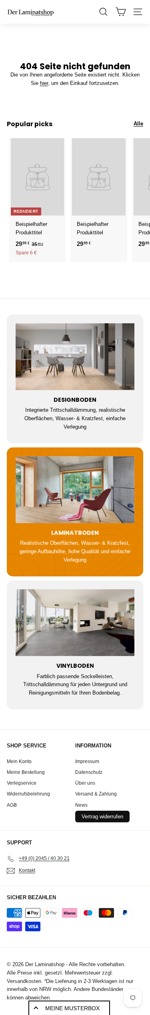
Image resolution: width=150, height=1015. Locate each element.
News (81, 805)
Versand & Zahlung (96, 794)
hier (44, 83)
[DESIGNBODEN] (75, 356)
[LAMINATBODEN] (75, 489)
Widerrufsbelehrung (28, 794)
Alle (138, 124)
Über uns (85, 783)
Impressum (87, 761)
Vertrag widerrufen (102, 817)
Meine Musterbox (72, 1008)
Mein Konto (19, 761)
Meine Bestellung (26, 772)
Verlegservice (21, 783)
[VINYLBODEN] (75, 622)
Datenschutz (88, 772)
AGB (12, 805)
